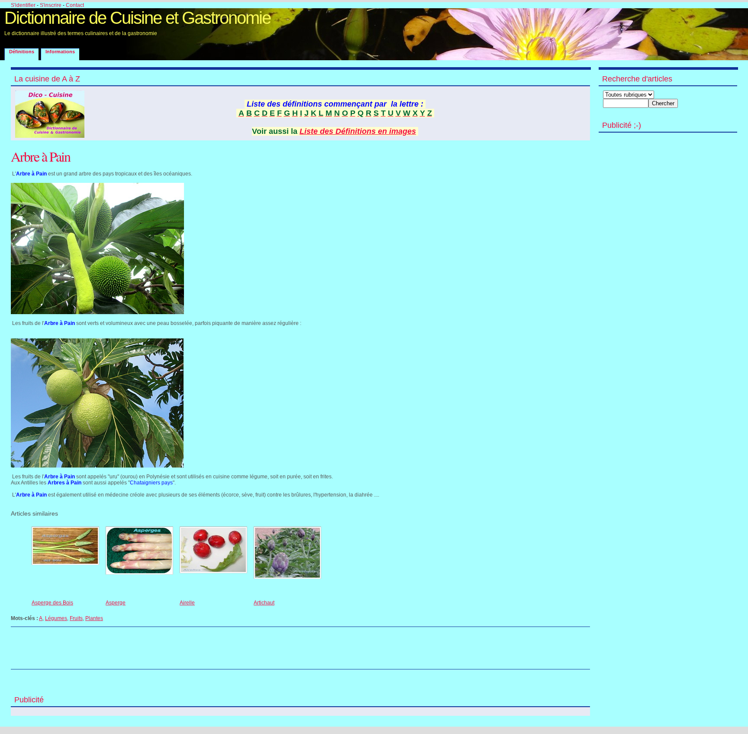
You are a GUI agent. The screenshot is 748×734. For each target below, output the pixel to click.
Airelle (187, 603)
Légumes (56, 618)
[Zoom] (97, 312)
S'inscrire (50, 5)
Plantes (94, 618)
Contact (75, 5)
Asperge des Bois (52, 603)
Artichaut (264, 603)
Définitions (21, 51)
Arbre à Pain (40, 156)
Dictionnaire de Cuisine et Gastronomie (137, 17)
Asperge (116, 603)
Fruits (76, 618)
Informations (60, 51)
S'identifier (23, 5)
